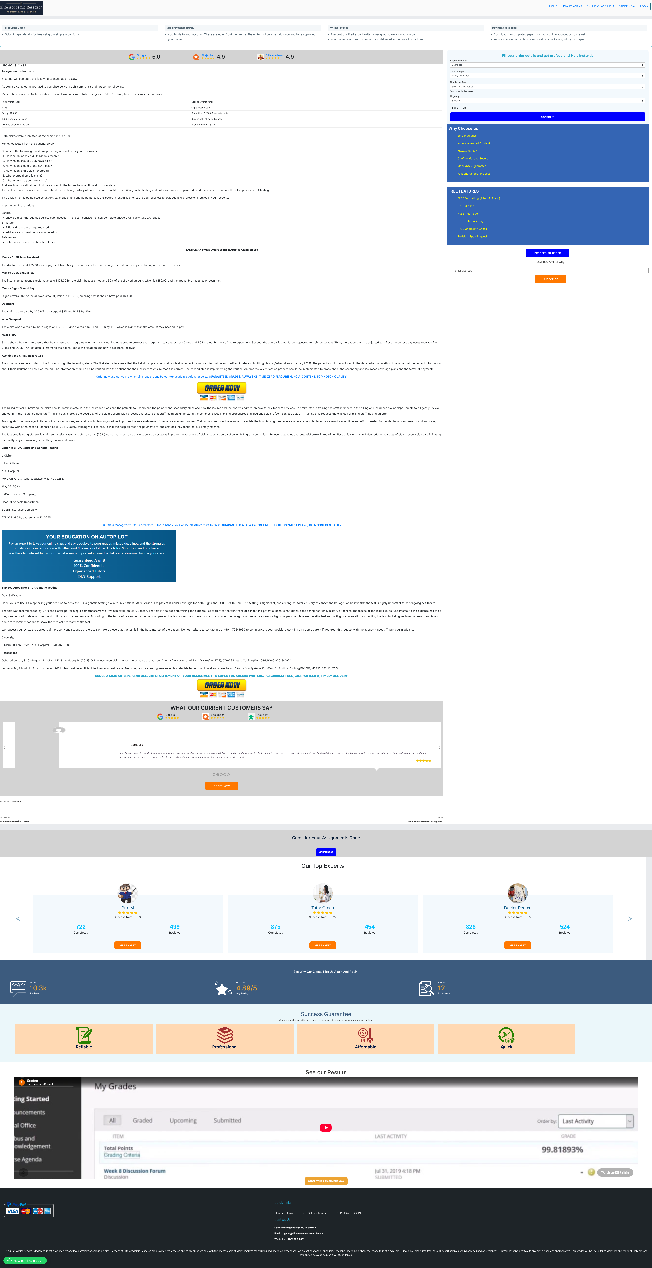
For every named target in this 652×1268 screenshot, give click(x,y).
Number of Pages (459, 82)
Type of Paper (457, 71)
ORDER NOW (627, 6)
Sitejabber (207, 55)
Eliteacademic (275, 55)
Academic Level (458, 60)
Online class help (600, 6)
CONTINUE (547, 117)
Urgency (454, 96)
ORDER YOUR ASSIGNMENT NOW (326, 1181)
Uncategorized (12, 801)
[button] (17, 919)
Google (141, 55)
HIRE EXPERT (127, 945)
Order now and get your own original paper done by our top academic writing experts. (221, 376)
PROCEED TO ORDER (547, 253)
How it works (572, 6)
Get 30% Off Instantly (550, 262)
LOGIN (644, 6)
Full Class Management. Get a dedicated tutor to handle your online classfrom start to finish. (222, 525)
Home (553, 6)
